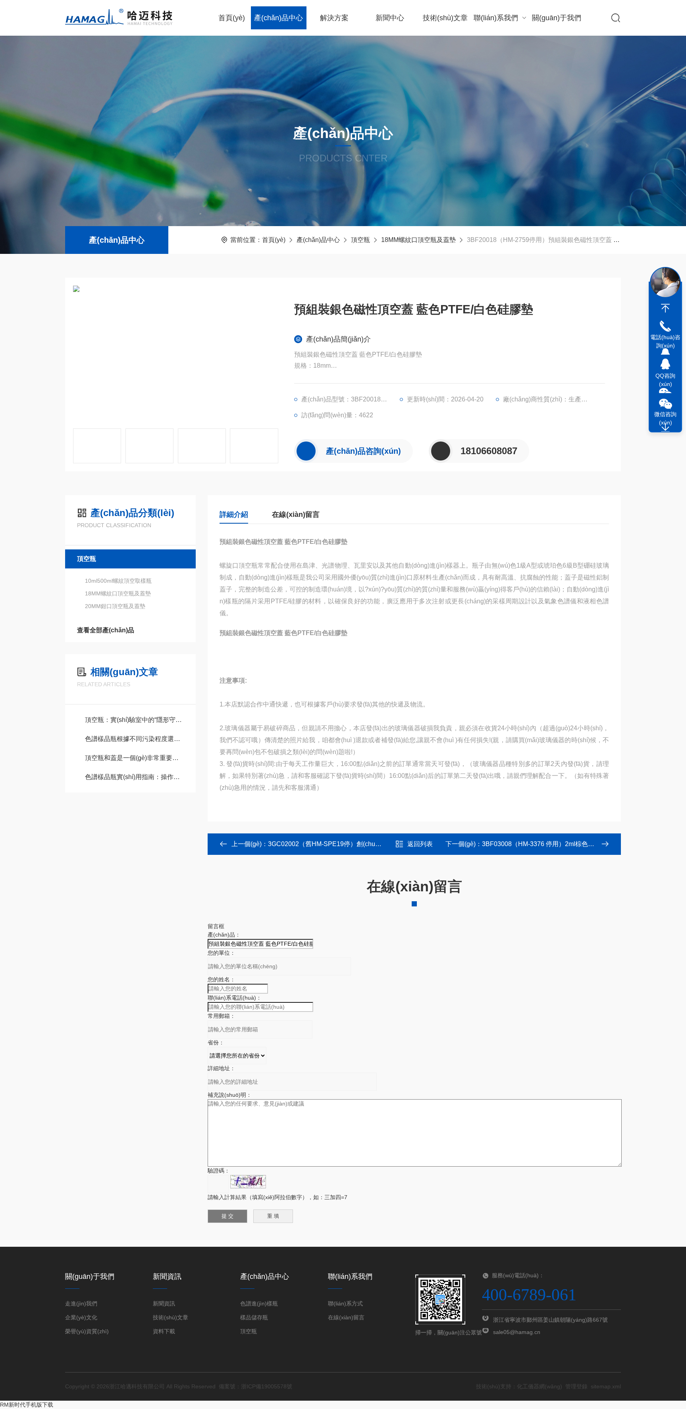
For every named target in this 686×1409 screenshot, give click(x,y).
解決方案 (334, 18)
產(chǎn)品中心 (278, 18)
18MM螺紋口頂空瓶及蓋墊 (418, 239)
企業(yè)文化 (81, 1317)
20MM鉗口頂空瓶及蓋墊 (115, 606)
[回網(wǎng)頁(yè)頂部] (665, 308)
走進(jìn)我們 (81, 1303)
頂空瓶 (360, 239)
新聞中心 (390, 18)
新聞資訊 (164, 1303)
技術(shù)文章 (445, 18)
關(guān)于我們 (556, 18)
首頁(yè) (231, 18)
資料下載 (164, 1331)
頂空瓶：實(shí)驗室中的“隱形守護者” (134, 719)
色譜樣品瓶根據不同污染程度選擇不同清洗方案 (134, 738)
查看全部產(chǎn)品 (105, 630)
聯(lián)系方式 (345, 1303)
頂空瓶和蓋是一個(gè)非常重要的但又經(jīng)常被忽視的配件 (134, 757)
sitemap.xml (606, 1386)
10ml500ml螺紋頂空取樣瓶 (118, 581)
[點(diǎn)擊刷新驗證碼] (248, 1181)
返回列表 (420, 844)
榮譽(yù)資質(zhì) (87, 1331)
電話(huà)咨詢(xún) (665, 341)
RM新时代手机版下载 (26, 1404)
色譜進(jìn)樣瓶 (259, 1303)
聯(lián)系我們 (496, 18)
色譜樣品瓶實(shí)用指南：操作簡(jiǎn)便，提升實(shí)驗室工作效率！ (134, 777)
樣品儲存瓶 (254, 1317)
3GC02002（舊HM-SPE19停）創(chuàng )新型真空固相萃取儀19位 (364, 844)
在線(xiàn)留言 (296, 514)
